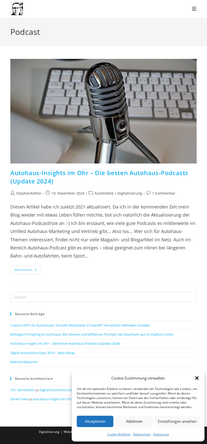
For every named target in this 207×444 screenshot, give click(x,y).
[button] (196, 378)
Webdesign (71, 432)
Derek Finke (19, 399)
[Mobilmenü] (194, 8)
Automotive (104, 193)
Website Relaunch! (24, 362)
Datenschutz (142, 434)
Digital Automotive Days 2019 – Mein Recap (42, 352)
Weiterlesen (28, 270)
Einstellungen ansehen (177, 421)
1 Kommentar (163, 193)
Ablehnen (134, 421)
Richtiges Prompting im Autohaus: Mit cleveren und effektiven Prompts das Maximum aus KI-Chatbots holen (91, 334)
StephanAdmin (28, 193)
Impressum (161, 434)
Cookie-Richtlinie (119, 434)
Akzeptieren (95, 421)
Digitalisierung (129, 193)
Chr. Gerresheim (22, 390)
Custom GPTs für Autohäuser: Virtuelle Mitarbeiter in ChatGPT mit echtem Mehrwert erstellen (80, 325)
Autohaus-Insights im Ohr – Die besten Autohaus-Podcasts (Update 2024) (65, 343)
